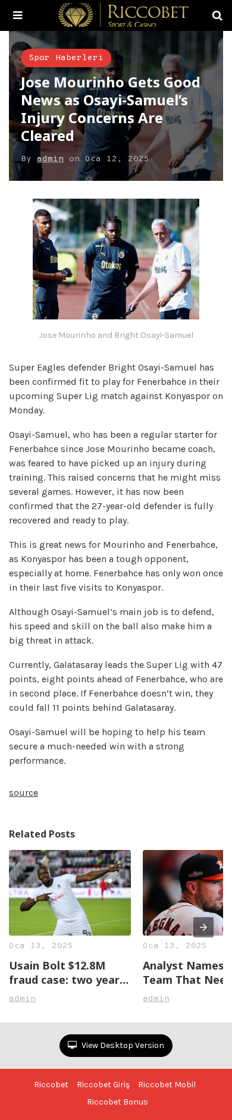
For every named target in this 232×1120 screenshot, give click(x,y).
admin (50, 159)
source (23, 792)
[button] (17, 15)
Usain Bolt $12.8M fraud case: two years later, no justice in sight (67, 972)
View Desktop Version (122, 1045)
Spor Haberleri (66, 58)
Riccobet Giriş (103, 1085)
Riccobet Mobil (167, 1085)
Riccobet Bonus (117, 1102)
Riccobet (51, 1085)
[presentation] (203, 927)
